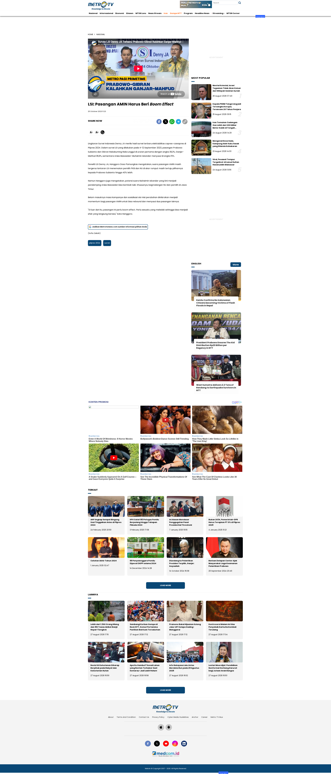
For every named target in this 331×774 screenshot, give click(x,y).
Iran (166, 13)
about (111, 717)
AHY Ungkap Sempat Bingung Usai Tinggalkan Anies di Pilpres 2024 (106, 522)
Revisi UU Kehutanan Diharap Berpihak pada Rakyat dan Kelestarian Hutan (105, 668)
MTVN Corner (233, 13)
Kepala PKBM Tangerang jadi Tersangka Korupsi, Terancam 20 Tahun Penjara (227, 107)
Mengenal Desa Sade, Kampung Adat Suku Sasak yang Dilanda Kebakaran (226, 144)
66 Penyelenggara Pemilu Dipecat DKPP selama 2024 (143, 562)
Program (188, 13)
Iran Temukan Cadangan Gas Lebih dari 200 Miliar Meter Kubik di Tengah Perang (225, 126)
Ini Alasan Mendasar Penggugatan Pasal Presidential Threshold (180, 522)
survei (107, 243)
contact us (144, 717)
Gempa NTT (176, 13)
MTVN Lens (141, 13)
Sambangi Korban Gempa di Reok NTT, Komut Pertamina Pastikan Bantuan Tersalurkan (145, 627)
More (236, 264)
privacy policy (158, 717)
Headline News (202, 13)
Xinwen (129, 13)
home (90, 34)
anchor (195, 717)
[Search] (239, 2)
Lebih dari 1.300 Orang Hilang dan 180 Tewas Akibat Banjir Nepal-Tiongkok (105, 627)
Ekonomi (119, 13)
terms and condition (126, 717)
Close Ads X (260, 17)
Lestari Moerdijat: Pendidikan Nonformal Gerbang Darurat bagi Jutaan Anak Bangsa (223, 668)
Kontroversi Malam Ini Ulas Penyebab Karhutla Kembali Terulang (222, 627)
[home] (165, 708)
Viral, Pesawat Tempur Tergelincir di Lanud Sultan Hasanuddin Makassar (226, 162)
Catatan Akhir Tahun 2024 (104, 560)
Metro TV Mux (217, 717)
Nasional (93, 13)
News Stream (154, 13)
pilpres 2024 (94, 243)
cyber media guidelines (178, 717)
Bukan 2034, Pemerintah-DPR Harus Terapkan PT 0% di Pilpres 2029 (224, 522)
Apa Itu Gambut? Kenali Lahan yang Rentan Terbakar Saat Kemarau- (145, 668)
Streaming (218, 13)
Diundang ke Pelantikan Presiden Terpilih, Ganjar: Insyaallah (181, 563)
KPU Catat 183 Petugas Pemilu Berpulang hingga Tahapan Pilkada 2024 (144, 522)
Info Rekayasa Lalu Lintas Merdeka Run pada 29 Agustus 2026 (184, 668)
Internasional (106, 13)
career (204, 717)
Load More (165, 585)
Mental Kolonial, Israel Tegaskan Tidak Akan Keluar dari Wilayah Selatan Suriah (227, 88)
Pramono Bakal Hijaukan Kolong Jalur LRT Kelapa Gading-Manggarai (185, 627)
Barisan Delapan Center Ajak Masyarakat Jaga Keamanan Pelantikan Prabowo (223, 563)
